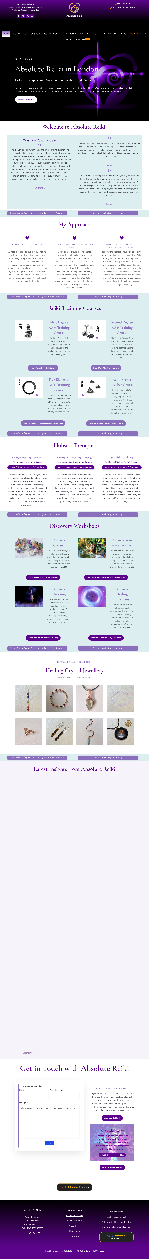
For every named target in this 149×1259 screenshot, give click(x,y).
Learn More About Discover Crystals (43, 577)
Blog (123, 33)
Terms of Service (74, 1210)
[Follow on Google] (28, 16)
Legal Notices (74, 1236)
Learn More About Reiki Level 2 (106, 368)
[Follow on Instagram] (23, 16)
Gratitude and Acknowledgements (116, 1227)
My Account (123, 4)
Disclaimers (74, 1231)
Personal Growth (38, 854)
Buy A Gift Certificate (123, 8)
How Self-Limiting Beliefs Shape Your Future (48, 849)
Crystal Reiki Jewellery (104, 33)
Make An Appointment (26, 99)
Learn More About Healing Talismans (106, 638)
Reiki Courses (31, 33)
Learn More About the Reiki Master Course (106, 423)
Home (6, 33)
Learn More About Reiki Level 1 (43, 368)
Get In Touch (65, 39)
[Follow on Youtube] (32, 16)
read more (28, 858)
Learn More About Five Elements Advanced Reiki (43, 423)
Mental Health (38, 1036)
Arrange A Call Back (112, 1118)
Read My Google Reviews (112, 1167)
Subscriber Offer (137, 33)
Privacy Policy (74, 1226)
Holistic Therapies (78, 33)
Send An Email (116, 1211)
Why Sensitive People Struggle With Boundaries (50, 1031)
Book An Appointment (116, 1217)
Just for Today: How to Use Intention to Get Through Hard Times (60, 940)
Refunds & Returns (74, 1215)
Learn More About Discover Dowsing (43, 638)
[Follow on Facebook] (18, 16)
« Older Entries (27, 1053)
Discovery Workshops (53, 33)
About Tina (16, 33)
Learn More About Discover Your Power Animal (106, 577)
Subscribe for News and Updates (116, 1222)
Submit (49, 1143)
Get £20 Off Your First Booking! (112, 1155)
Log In (77, 39)
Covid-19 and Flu (74, 1220)
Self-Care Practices (39, 945)
